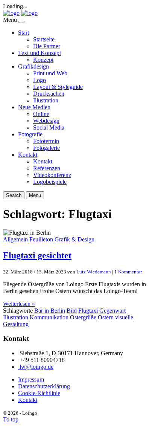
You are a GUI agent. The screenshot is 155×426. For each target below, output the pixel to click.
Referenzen (46, 168)
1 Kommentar (128, 272)
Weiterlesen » (19, 304)
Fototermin (46, 141)
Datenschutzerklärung (44, 386)
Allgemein (15, 239)
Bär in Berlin (49, 310)
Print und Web (50, 73)
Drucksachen (48, 93)
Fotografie (30, 134)
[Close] (21, 22)
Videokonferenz (52, 175)
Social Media (48, 127)
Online (41, 114)
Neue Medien (34, 107)
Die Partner (46, 46)
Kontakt (27, 154)
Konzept (43, 59)
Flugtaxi (88, 310)
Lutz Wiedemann (93, 272)
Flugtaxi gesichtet (37, 255)
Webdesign (46, 121)
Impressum (31, 379)
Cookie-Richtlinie (39, 393)
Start (23, 32)
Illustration (45, 100)
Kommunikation (49, 317)
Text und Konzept (39, 53)
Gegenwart (112, 310)
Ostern (106, 317)
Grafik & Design (74, 239)
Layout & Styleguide (58, 87)
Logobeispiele (50, 182)
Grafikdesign (33, 66)
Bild (72, 310)
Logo (39, 80)
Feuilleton (41, 239)
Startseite (44, 39)
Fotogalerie (46, 148)
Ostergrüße (83, 317)
